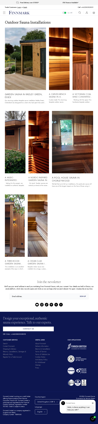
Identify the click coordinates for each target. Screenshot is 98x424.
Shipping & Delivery (9, 351)
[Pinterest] (51, 307)
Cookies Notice (40, 359)
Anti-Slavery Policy (41, 362)
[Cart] (94, 12)
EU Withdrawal (40, 364)
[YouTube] (37, 307)
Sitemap (38, 367)
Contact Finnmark (9, 348)
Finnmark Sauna (89, 399)
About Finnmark (40, 346)
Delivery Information (42, 348)
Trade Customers (11, 7)
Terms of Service (40, 354)
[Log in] (87, 12)
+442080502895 (87, 7)
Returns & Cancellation (42, 351)
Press (37, 370)
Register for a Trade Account (12, 359)
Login (19, 7)
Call (80, 7)
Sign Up (83, 299)
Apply (25, 7)
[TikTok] (46, 307)
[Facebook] (61, 307)
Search (5, 346)
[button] (6, 13)
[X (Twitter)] (56, 307)
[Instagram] (42, 307)
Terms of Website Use (42, 356)
